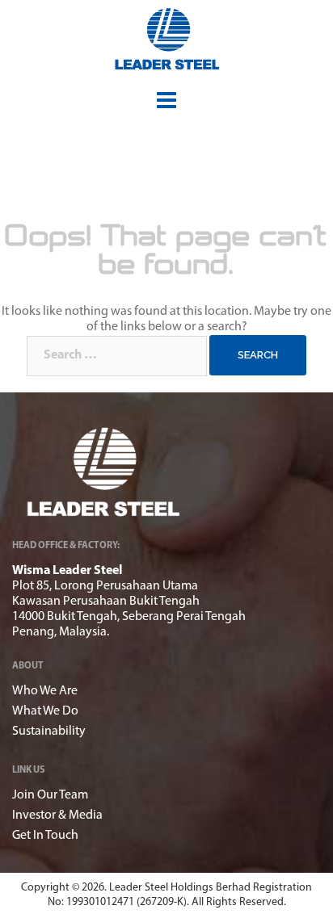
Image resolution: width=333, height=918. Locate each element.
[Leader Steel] (167, 38)
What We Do (45, 711)
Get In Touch (45, 835)
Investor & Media (57, 815)
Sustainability (49, 731)
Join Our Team (50, 795)
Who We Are (45, 691)
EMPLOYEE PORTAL (292, 73)
